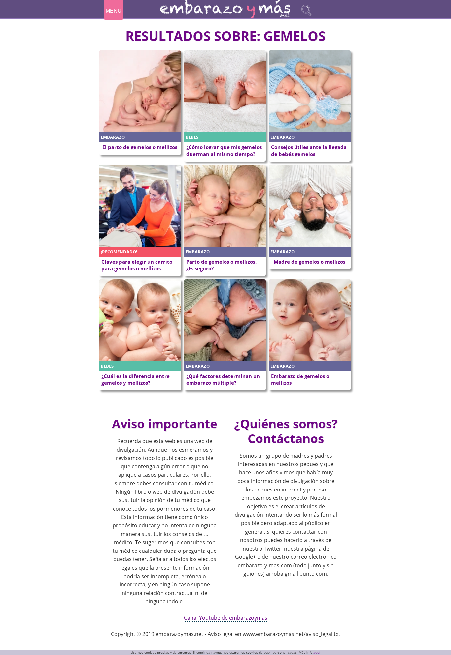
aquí (316, 652)
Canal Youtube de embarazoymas (225, 617)
